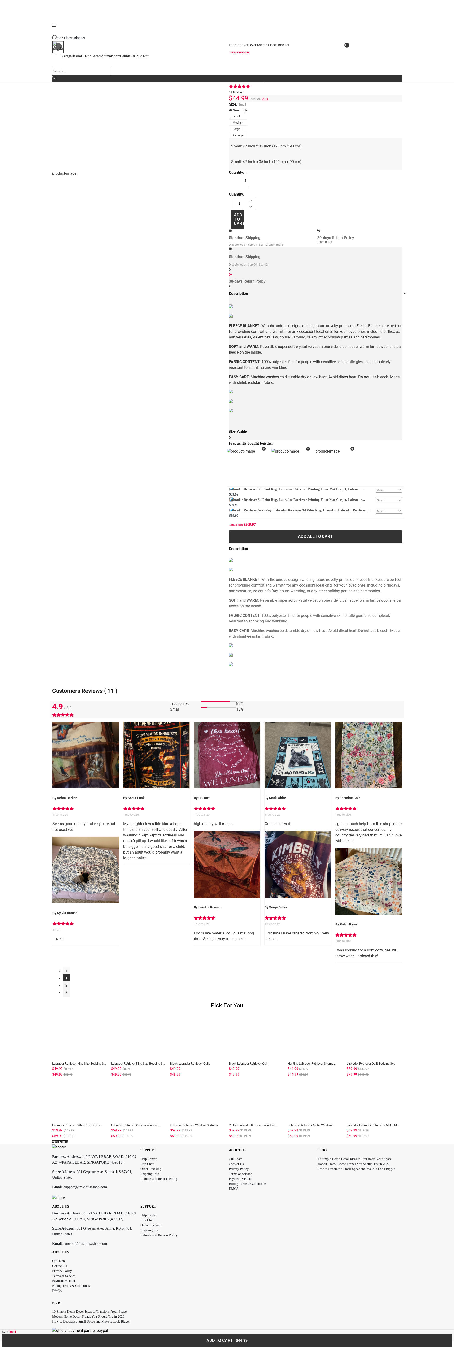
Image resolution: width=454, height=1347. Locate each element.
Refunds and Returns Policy (159, 1179)
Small (236, 116)
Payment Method (240, 1179)
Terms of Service (240, 1174)
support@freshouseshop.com (85, 1187)
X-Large (238, 135)
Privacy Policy (239, 1169)
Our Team (235, 1159)
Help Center (148, 1159)
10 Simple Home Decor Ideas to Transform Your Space (354, 1159)
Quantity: (236, 172)
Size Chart (147, 1164)
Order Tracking (150, 1169)
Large (236, 129)
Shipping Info (149, 1174)
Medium (238, 122)
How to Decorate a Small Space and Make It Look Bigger (356, 1169)
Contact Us (236, 1164)
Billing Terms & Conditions (247, 1184)
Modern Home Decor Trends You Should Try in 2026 (353, 1164)
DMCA (234, 1189)
